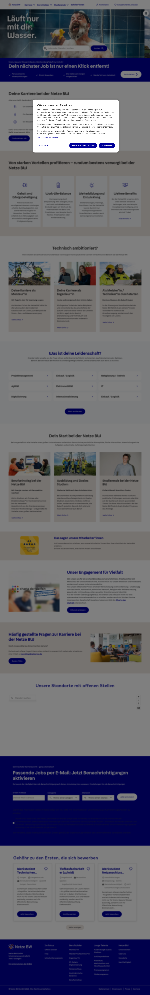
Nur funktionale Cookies (83, 145)
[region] (76, 126)
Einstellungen (43, 145)
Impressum (54, 137)
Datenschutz (42, 137)
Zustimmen (107, 145)
